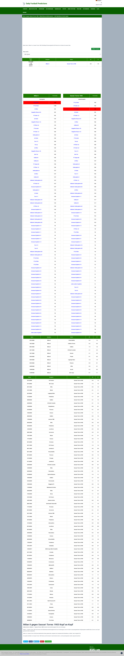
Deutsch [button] (99, 0)
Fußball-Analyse (95, 48)
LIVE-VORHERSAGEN (49, 8)
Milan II (47, 63)
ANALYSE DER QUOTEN (33, 8)
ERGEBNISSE (93, 8)
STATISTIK (64, 8)
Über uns (91, 647)
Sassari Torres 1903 (71, 63)
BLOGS (98, 8)
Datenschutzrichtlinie (24, 653)
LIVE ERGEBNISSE (86, 8)
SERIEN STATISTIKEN (71, 8)
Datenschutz (92, 648)
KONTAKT (24, 12)
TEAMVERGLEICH (58, 8)
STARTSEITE (25, 8)
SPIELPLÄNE (79, 8)
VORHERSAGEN (41, 8)
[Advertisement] (62, 31)
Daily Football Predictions (36, 4)
